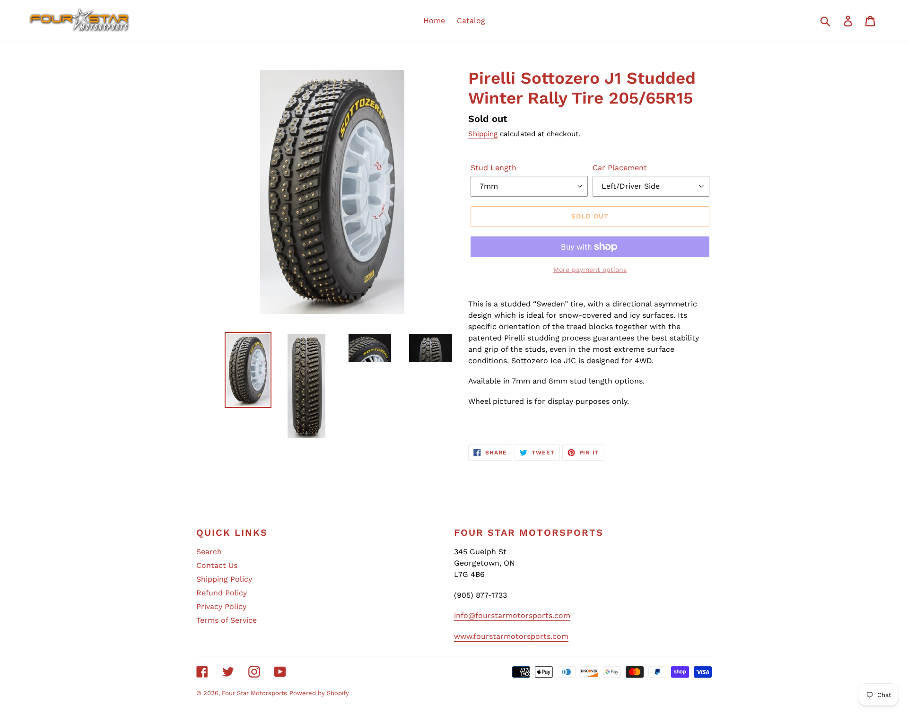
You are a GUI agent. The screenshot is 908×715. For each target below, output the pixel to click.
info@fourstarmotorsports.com (512, 615)
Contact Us (216, 565)
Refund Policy (221, 592)
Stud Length (493, 167)
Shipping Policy (224, 579)
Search (209, 551)
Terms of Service (226, 620)
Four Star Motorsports (254, 693)
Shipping (483, 134)
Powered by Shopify (319, 693)
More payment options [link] (590, 269)
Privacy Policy (221, 606)
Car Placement (620, 167)
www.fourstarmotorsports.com (511, 636)
